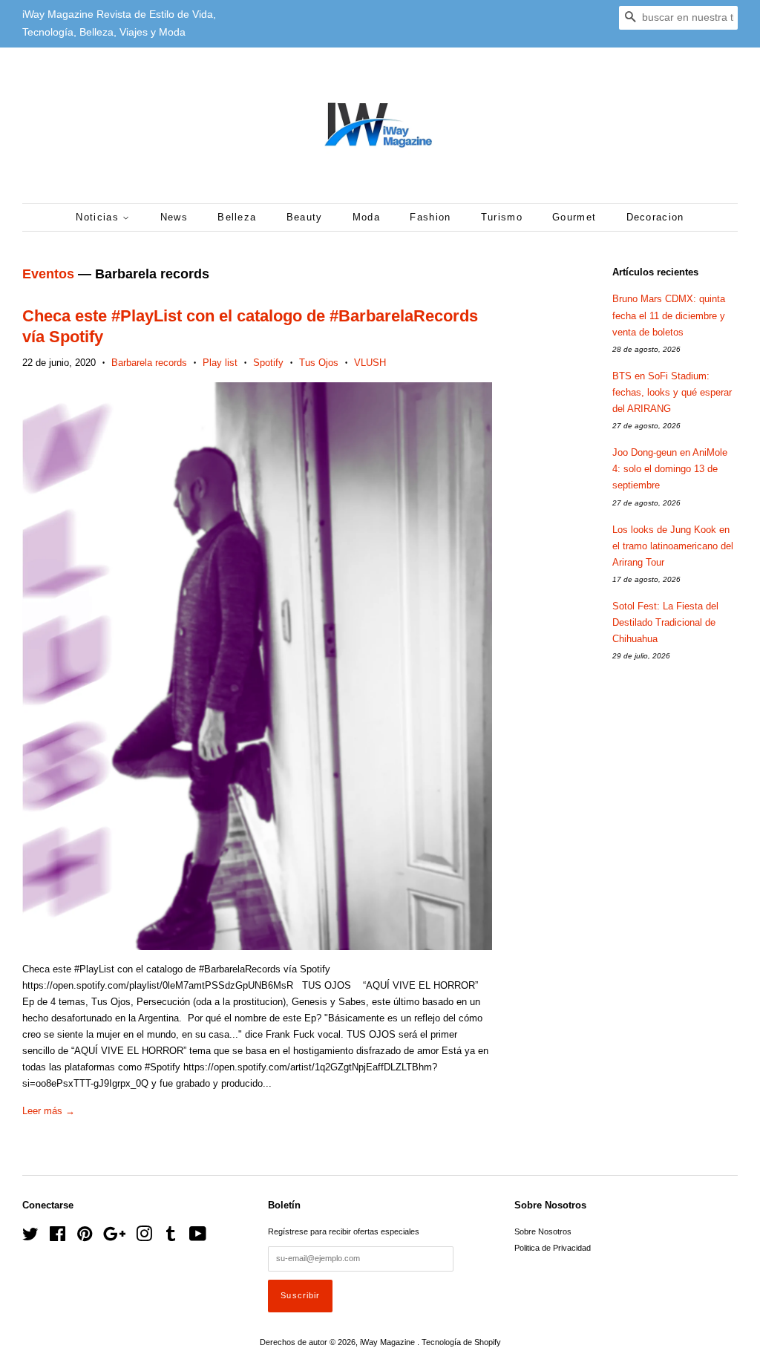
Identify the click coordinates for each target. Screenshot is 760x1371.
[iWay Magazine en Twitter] (30, 1237)
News (174, 217)
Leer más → (48, 1110)
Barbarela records (149, 362)
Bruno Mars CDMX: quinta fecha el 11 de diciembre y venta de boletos (668, 315)
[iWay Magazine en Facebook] (57, 1237)
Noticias (99, 217)
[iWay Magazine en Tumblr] (171, 1237)
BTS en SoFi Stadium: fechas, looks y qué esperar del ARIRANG (672, 392)
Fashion (430, 217)
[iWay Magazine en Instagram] (144, 1237)
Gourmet (574, 217)
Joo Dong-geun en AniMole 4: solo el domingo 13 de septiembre (669, 469)
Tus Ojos (318, 362)
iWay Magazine (388, 1342)
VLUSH (370, 362)
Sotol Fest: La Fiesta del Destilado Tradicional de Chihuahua (665, 622)
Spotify (268, 362)
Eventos (48, 273)
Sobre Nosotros (542, 1231)
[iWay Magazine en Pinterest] (84, 1237)
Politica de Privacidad (552, 1247)
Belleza (236, 217)
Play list (220, 362)
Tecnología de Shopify (461, 1342)
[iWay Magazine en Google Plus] (114, 1237)
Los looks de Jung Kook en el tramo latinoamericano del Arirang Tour (672, 546)
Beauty (304, 217)
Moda (366, 217)
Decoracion (655, 217)
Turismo (501, 217)
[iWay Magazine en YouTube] (197, 1237)
